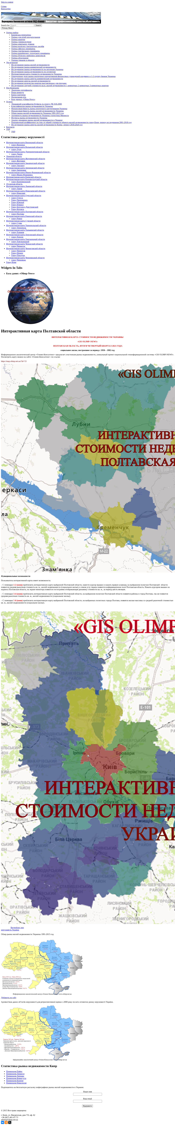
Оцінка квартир (18, 39)
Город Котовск (17, 209)
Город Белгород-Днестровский (24, 207)
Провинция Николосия (16, 1083)
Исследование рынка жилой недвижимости (30, 65)
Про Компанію (12, 88)
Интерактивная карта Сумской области (23, 221)
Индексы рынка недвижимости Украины (29, 118)
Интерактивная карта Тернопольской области (26, 225)
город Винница (18, 145)
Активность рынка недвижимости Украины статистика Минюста (40, 115)
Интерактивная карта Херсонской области (24, 235)
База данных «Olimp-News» (23, 99)
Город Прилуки (18, 255)
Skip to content (7, 2)
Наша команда (17, 92)
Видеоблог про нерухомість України (12, 928)
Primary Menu (7, 28)
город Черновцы (18, 260)
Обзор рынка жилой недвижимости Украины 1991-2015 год (37, 113)
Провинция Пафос (14, 1071)
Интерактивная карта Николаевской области (25, 191)
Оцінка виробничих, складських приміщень (30, 53)
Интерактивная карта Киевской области (23, 177)
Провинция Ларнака (15, 1076)
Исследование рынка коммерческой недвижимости (33, 67)
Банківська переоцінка (21, 35)
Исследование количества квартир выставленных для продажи (38, 83)
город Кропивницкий (20, 182)
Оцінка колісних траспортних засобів (27, 46)
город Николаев (18, 193)
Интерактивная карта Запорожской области (25, 168)
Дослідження (12, 62)
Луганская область (14, 184)
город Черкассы (18, 246)
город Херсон (17, 237)
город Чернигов (18, 251)
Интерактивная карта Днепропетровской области (27, 152)
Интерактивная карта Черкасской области (24, 244)
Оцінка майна (12, 32)
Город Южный (17, 202)
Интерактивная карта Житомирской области (25, 159)
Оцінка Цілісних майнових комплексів (28, 56)
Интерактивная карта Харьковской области (25, 230)
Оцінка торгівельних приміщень (25, 51)
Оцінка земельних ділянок (22, 44)
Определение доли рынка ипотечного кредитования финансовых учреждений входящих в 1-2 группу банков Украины (63, 76)
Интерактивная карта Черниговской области (25, 248)
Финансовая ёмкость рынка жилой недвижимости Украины (37, 111)
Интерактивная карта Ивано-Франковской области (28, 172)
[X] (9, 1122)
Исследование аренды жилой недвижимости (30, 81)
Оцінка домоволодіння (21, 42)
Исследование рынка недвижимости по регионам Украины (37, 69)
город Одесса (17, 198)
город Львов (16, 188)
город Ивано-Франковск (22, 175)
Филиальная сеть (18, 97)
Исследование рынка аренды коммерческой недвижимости (37, 79)
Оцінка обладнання (19, 58)
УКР (8, 129)
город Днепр (16, 154)
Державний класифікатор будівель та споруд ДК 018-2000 (36, 104)
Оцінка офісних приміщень (23, 49)
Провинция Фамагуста (16, 1078)
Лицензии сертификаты (21, 90)
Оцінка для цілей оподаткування (25, 37)
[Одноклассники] (6, 1122)
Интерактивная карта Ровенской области (24, 216)
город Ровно (16, 218)
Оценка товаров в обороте (22, 60)
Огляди (9, 102)
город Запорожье (18, 170)
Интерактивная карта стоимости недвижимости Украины (36, 74)
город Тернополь (18, 228)
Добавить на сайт (8, 998)
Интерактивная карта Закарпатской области (25, 163)
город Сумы (16, 223)
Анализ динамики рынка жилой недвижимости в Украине (37, 120)
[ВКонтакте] (2, 1122)
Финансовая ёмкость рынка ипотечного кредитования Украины (39, 109)
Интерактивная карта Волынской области (24, 147)
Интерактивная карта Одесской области (23, 195)
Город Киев (11, 262)
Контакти (10, 127)
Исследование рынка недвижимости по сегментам (33, 72)
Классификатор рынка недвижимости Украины (32, 106)
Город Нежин (17, 253)
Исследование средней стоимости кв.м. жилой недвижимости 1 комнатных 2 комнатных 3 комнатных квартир (60, 85)
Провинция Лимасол (15, 1074)
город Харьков (17, 232)
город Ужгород (17, 165)
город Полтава (17, 214)
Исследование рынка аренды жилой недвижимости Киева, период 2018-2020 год (47, 125)
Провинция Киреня (14, 1081)
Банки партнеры (18, 95)
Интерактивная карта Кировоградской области (26, 179)
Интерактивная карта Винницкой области (24, 142)
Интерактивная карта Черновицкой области (25, 258)
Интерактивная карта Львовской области (24, 186)
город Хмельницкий (20, 241)
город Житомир (18, 161)
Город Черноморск (19, 200)
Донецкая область (14, 156)
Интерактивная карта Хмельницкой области (25, 239)
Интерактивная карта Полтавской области (24, 212)
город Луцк (16, 149)
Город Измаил (17, 205)
